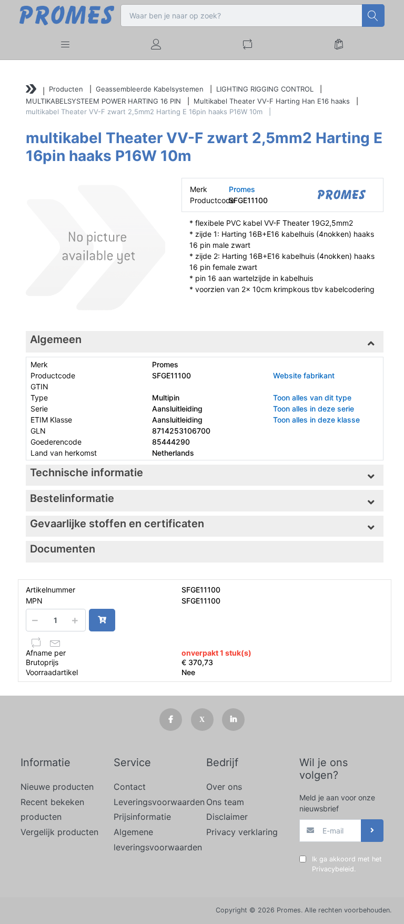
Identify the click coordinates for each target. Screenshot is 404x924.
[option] (95, 247)
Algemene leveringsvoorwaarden (156, 839)
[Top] (31, 90)
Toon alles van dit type (312, 397)
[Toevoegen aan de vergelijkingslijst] (36, 642)
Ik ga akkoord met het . (347, 864)
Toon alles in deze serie (313, 408)
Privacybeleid (333, 869)
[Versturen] (372, 830)
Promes (242, 189)
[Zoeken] (373, 15)
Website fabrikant (304, 375)
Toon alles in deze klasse (316, 419)
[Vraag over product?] (55, 642)
